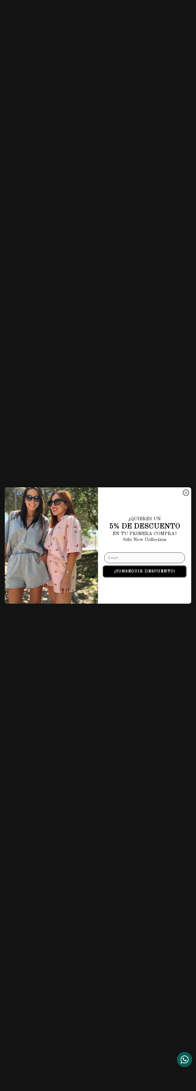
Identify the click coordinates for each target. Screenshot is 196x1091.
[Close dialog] (186, 492)
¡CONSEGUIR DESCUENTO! (144, 571)
